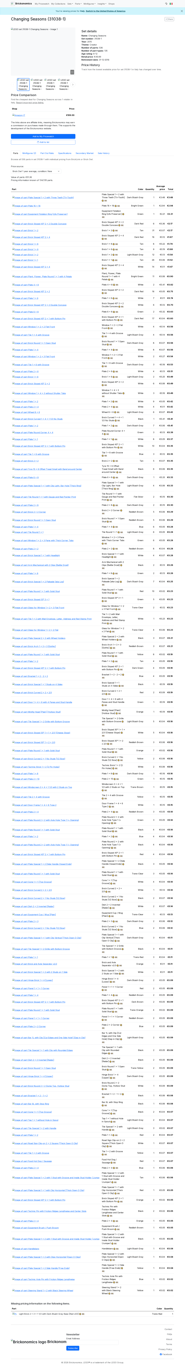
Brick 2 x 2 (107, 461)
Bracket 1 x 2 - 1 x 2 (111, 1094)
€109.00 (70, 115)
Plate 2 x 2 (107, 548)
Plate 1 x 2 (107, 401)
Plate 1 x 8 (107, 573)
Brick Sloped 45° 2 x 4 (113, 235)
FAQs (169, 1334)
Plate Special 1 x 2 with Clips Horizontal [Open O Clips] (113, 1257)
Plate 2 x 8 (107, 505)
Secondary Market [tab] (85, 153)
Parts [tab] (15, 153)
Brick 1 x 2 (107, 230)
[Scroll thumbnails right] (72, 84)
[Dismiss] (182, 11)
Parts (77, 4)
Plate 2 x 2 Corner (111, 1025)
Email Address (73, 1338)
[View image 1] (23, 84)
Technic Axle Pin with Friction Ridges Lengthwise (112, 1279)
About (169, 1339)
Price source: (17, 166)
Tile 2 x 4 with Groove (112, 795)
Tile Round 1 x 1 (109, 532)
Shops (111, 4)
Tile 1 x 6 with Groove (112, 363)
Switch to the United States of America (105, 11)
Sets (69, 4)
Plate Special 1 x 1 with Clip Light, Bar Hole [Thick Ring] (113, 485)
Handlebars (107, 1248)
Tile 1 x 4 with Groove (112, 333)
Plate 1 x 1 (107, 439)
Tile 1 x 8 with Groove (112, 452)
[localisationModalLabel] (171, 3)
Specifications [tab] (64, 153)
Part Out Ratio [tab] (47, 153)
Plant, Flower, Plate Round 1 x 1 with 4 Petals (111, 276)
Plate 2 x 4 (107, 406)
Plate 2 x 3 (107, 921)
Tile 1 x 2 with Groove (112, 1151)
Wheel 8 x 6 (108, 412)
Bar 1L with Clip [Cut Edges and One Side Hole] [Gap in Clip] (111, 1036)
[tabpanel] (92, 737)
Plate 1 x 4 (107, 349)
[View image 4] (64, 84)
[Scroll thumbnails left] (13, 84)
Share (170, 19)
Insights (101, 4)
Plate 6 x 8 (107, 311)
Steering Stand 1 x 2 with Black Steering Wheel (111, 1290)
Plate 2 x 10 (107, 779)
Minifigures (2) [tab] (29, 153)
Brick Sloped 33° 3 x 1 (112, 598)
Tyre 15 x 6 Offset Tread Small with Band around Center (112, 469)
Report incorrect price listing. (30, 102)
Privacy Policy (165, 1349)
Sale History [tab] (103, 153)
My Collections (58, 4)
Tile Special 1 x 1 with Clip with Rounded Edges (112, 1050)
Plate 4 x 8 (107, 284)
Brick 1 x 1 (107, 260)
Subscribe (73, 1348)
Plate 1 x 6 (107, 298)
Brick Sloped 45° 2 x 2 (113, 290)
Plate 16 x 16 (108, 205)
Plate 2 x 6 (107, 371)
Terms (169, 1344)
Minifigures (89, 4)
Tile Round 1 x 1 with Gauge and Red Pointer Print (113, 497)
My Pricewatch (42, 4)
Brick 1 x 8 (107, 244)
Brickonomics (23, 3)
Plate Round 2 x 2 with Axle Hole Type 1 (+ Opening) (113, 820)
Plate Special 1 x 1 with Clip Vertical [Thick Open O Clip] (113, 937)
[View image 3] (50, 84)
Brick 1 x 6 (107, 249)
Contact (168, 1329)
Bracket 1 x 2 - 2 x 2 (112, 674)
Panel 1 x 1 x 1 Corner (112, 987)
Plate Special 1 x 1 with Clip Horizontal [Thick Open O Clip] (113, 1190)
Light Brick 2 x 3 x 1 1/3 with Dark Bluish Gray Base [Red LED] (49, 1314)
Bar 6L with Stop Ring (112, 1102)
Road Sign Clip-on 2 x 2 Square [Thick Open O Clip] (113, 1143)
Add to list (44, 142)
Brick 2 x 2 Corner (111, 510)
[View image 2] (37, 84)
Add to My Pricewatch (43, 136)
